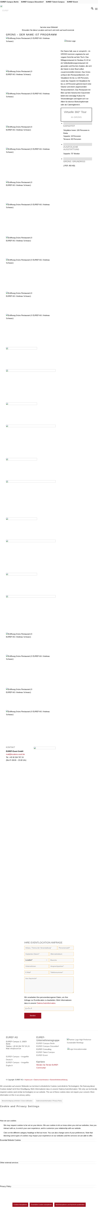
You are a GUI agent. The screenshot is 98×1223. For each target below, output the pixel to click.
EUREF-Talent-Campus (55, 2)
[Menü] (96, 9)
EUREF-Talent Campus (45, 1052)
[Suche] (91, 8)
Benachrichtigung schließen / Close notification (17, 1101)
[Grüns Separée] (31, 545)
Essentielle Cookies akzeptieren (41, 1204)
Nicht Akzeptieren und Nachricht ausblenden (70, 1204)
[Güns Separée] (31, 488)
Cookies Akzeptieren (20, 1204)
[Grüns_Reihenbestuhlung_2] (31, 430)
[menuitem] (10, 2)
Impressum (28, 1080)
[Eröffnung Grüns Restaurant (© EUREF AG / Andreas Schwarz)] (31, 41)
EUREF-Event (72, 2)
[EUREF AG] (5, 8)
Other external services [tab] (9, 1163)
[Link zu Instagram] (86, 1079)
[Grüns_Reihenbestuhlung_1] (31, 375)
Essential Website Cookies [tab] (10, 1140)
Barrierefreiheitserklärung (58, 1080)
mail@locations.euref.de (15, 754)
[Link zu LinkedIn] (90, 1079)
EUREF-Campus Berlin (9, 2)
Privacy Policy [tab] (5, 1186)
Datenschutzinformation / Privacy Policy (49, 1101)
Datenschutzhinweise (41, 1080)
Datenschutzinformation (46, 1003)
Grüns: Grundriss (74, 161)
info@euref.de (15, 1048)
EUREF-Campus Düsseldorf (32, 2)
